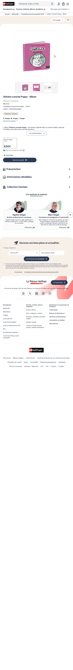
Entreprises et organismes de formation (59, 305)
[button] (36, 56)
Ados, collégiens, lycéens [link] (34, 313)
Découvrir (28, 227)
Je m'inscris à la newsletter (35, 259)
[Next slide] (56, 88)
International (53, 323)
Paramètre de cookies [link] (15, 362)
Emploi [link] (26, 362)
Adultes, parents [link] (31, 322)
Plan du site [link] (7, 358)
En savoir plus (18, 272)
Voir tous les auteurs (9, 121)
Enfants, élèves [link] (31, 310)
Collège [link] (5, 315)
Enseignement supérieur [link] (10, 332)
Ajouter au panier (18, 160)
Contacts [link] (53, 366)
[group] (25, 87)
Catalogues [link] (61, 362)
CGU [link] (41, 366)
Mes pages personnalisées (59, 9)
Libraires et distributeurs (57, 317)
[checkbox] (4, 264)
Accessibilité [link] (34, 362)
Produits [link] (61, 366)
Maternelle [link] (6, 308)
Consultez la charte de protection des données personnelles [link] (41, 272)
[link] (23, 293)
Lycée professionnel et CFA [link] (11, 325)
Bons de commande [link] (15, 366)
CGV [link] (47, 366)
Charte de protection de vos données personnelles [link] (53, 358)
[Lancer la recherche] (52, 4)
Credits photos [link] (30, 358)
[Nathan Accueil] (8, 4)
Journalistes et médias (57, 320)
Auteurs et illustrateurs (57, 313)
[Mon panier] (63, 3)
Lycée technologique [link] (9, 322)
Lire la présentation (35, 133)
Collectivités (53, 310)
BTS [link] (4, 329)
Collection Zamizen (10, 114)
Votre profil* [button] (14, 253)
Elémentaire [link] (6, 312)
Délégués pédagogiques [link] (48, 362)
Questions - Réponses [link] (31, 366)
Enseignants (7, 305)
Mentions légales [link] (18, 358)
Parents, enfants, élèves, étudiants (34, 305)
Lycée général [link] (7, 318)
